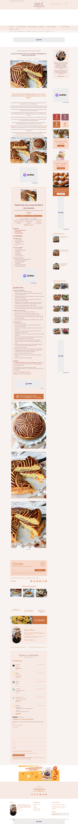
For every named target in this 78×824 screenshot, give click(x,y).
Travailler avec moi (36, 804)
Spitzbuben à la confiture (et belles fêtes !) (41, 611)
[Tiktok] (68, 27)
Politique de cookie (36, 808)
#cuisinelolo (38, 397)
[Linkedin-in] (34, 640)
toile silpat (34, 362)
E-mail (13, 743)
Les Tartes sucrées (20, 50)
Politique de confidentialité (26, 751)
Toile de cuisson (18, 231)
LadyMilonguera (18, 697)
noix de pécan (43, 127)
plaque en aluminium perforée (22, 362)
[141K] (65, 116)
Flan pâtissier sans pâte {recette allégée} (28, 610)
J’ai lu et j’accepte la (23, 751)
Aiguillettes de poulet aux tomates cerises (64, 250)
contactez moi (35, 637)
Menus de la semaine (51, 26)
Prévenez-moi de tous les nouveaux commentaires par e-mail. (25, 753)
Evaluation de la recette (17, 725)
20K (57, 117)
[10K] (65, 123)
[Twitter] (31, 640)
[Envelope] (46, 794)
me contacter (22, 371)
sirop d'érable (36, 577)
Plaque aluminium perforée (20, 230)
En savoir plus (60, 76)
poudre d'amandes (29, 577)
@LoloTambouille (28, 397)
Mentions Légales (36, 810)
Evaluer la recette (37, 215)
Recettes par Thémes (21, 26)
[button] (20, 150)
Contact (17, 29)
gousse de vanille (16, 577)
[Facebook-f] (64, 27)
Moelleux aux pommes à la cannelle (16, 609)
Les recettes (11, 26)
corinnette (17, 688)
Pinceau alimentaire (19, 233)
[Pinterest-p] (66, 27)
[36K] (57, 123)
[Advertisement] (39, 17)
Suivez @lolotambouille (39, 791)
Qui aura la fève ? (28, 50)
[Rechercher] (66, 3)
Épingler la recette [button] (27, 215)
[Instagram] (62, 27)
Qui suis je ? (11, 29)
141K (65, 117)
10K (65, 125)
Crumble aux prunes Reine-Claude (64, 237)
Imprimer (19, 215)
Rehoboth (17, 664)
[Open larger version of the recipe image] (29, 195)
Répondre (17, 669)
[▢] (14, 239)
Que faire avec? (41, 26)
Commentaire (15, 727)
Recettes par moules (32, 26)
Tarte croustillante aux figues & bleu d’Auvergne (63, 264)
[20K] (57, 116)
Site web (14, 747)
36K (57, 125)
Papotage (35, 807)
